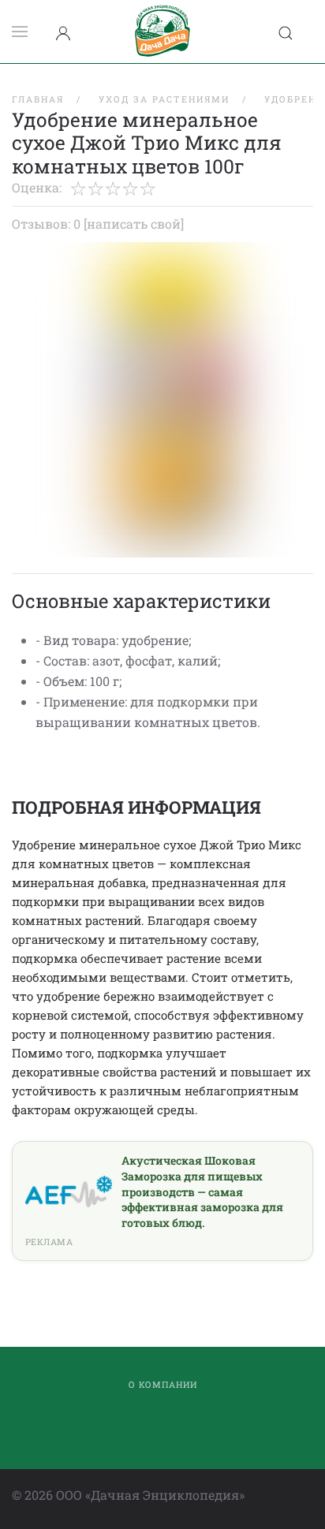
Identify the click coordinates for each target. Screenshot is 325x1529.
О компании (163, 1384)
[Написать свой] (134, 223)
